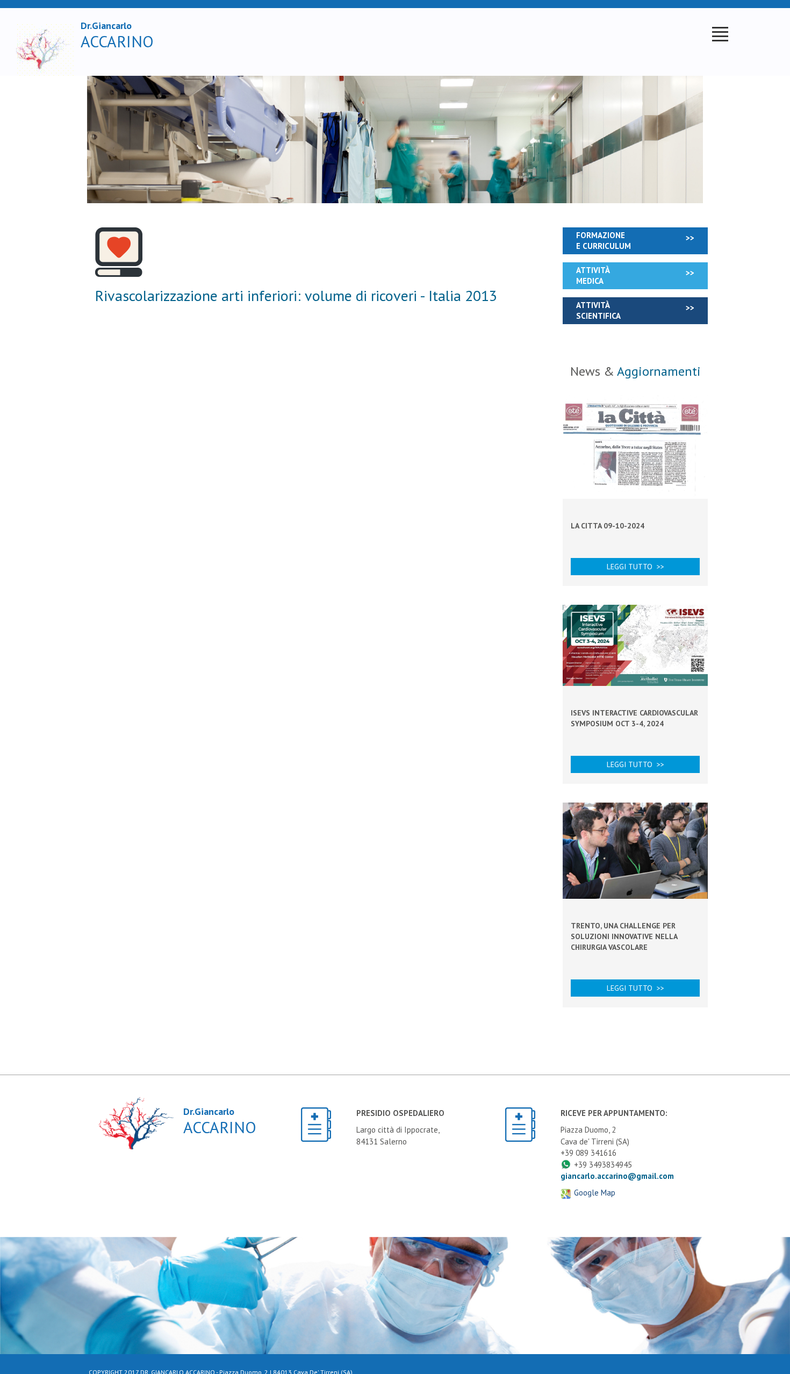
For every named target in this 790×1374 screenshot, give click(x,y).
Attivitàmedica (593, 275)
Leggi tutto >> (635, 566)
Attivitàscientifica (598, 310)
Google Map (594, 1192)
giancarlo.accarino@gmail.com (617, 1176)
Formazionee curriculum (603, 240)
